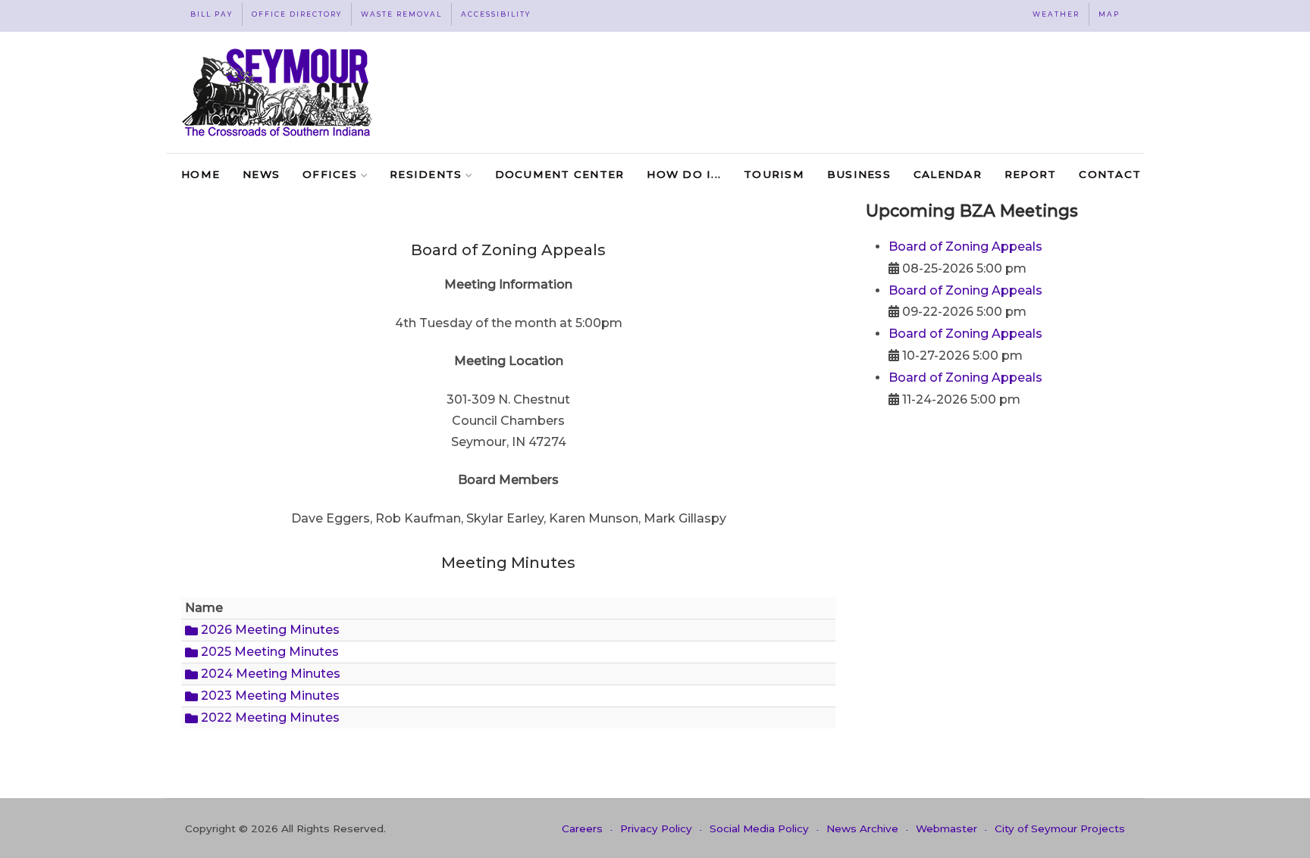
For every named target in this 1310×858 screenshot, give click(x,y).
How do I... (684, 174)
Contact (1110, 174)
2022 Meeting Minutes (269, 717)
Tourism (774, 174)
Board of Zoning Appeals (965, 246)
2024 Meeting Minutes (269, 673)
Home (200, 174)
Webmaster (946, 828)
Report (1030, 174)
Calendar (948, 174)
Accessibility (496, 14)
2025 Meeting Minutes (268, 651)
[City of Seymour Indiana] (278, 92)
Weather (1056, 14)
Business (859, 174)
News (261, 174)
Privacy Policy (656, 828)
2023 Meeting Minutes (269, 695)
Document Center (560, 174)
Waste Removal (401, 14)
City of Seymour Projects (1060, 828)
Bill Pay (211, 14)
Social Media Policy (759, 828)
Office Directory (297, 14)
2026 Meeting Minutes (269, 629)
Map (1109, 14)
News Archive (862, 828)
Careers (582, 828)
